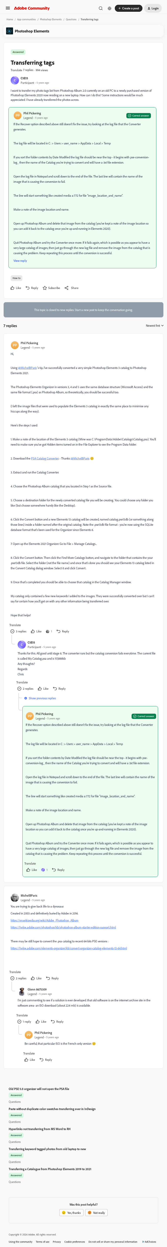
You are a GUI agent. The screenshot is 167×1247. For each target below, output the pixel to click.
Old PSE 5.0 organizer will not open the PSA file (39, 1089)
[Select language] (109, 8)
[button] (7, 9)
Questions (71, 19)
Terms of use (42, 1241)
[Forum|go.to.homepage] (32, 8)
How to (16, 278)
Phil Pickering (32, 113)
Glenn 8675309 (37, 989)
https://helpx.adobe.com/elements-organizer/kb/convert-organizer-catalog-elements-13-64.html (69, 948)
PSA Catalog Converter (44, 458)
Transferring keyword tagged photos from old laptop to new (47, 1149)
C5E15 (24, 78)
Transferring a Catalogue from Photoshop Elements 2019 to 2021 (50, 1169)
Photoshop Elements (51, 19)
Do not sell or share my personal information (113, 1241)
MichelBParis (29, 895)
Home (10, 19)
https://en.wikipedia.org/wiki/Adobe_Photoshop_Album (44, 920)
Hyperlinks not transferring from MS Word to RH (39, 1129)
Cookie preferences (74, 1241)
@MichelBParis (27, 368)
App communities (26, 19)
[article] (83, 488)
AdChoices (150, 1241)
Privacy (57, 1241)
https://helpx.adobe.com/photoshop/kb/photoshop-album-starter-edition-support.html (63, 927)
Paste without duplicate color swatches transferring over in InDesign (52, 1109)
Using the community (20, 1241)
